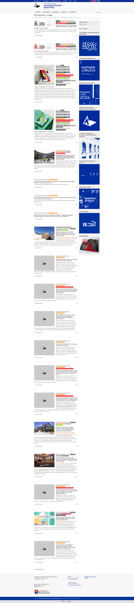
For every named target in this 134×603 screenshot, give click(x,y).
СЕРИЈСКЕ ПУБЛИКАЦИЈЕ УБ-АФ (63, 83)
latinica (85, 24)
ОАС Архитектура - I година (62, 77)
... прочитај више (37, 35)
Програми (62, 17)
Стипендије (65, 230)
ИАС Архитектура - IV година (71, 17)
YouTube (93, 1)
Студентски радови (70, 23)
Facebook (91, 1)
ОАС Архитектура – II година (62, 79)
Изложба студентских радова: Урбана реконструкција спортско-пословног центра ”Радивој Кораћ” (65, 518)
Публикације (59, 82)
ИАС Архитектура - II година (62, 68)
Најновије (54, 17)
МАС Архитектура (66, 22)
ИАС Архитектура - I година (62, 66)
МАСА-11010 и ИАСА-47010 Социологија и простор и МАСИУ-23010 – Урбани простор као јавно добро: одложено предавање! (66, 399)
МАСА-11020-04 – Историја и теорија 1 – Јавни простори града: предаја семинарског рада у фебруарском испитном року (66, 316)
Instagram (99, 1)
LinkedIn (97, 1)
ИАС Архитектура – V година (63, 72)
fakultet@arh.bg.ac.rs (73, 579)
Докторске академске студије (63, 227)
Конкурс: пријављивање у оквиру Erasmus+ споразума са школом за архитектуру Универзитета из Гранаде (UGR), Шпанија (65, 233)
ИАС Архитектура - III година (62, 69)
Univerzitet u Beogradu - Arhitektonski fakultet (42, 17)
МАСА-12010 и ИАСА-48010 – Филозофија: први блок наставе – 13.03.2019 (66, 260)
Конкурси (73, 228)
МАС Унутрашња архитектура (63, 76)
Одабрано (73, 22)
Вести (58, 17)
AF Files (58, 65)
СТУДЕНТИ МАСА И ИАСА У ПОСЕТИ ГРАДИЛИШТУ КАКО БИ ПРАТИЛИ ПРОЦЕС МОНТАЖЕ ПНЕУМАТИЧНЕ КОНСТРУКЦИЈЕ (65, 157)
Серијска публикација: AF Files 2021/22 (44, 131)
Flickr (95, 1)
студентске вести (60, 23)
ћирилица (81, 24)
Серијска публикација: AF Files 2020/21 (44, 86)
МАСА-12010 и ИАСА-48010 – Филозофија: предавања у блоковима (66, 344)
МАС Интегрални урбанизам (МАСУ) (64, 75)
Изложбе (58, 22)
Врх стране (96, 598)
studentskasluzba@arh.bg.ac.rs (75, 585)
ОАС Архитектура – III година (63, 80)
